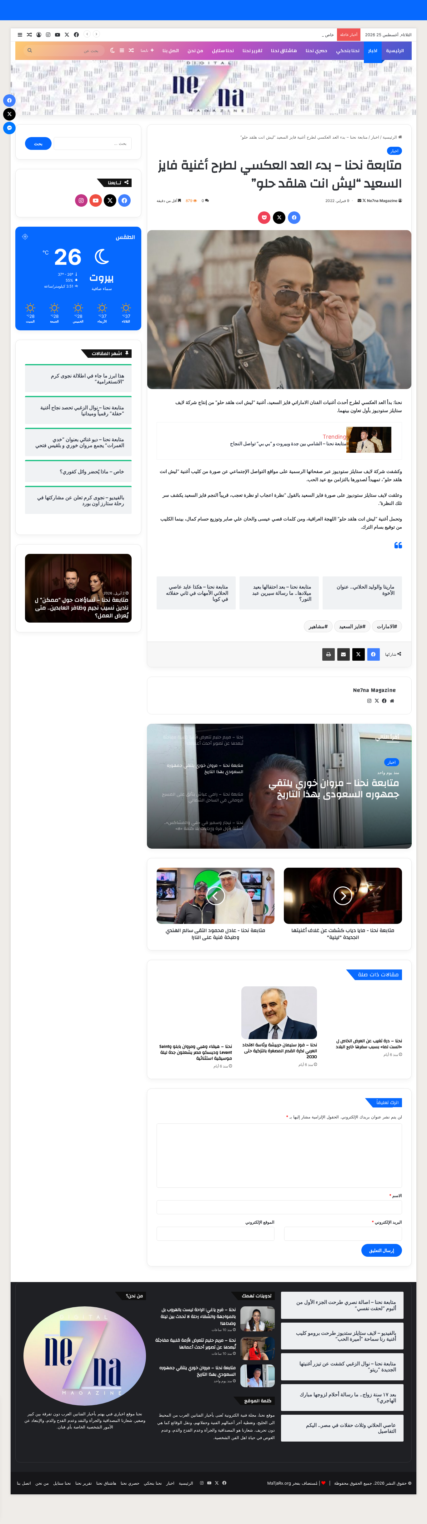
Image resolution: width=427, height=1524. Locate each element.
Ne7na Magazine (382, 200)
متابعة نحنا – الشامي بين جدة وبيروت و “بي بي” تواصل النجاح (288, 443)
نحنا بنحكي (347, 51)
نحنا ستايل (223, 51)
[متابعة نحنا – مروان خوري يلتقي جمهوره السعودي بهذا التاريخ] (257, 1375)
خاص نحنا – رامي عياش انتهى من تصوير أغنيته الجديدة (287, 34)
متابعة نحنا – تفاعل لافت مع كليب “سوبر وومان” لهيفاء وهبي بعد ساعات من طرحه (80, 608)
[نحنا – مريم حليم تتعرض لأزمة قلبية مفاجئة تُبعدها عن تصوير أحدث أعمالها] (257, 1348)
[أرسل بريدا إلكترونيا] (359, 200)
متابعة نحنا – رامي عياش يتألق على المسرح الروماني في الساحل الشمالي (331, 788)
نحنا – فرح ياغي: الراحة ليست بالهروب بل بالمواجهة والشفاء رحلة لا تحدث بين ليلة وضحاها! (198, 1316)
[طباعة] (328, 654)
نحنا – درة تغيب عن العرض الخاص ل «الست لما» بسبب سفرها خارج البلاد (369, 1044)
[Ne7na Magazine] (213, 87)
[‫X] (279, 217)
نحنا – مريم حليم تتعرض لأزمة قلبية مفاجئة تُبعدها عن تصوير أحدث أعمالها (195, 1343)
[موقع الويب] (392, 701)
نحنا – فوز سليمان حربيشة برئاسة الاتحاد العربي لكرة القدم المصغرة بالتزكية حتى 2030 (279, 1051)
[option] (279, 786)
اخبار (372, 51)
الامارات (385, 626)
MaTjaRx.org (279, 1483)
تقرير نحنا (252, 51)
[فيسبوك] (294, 217)
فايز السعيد (350, 626)
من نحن (195, 51)
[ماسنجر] (9, 128)
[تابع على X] (363, 200)
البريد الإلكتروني (387, 1222)
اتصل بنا (171, 51)
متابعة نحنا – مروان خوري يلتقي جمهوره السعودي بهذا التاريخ (197, 1371)
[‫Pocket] (264, 217)
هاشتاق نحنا (284, 51)
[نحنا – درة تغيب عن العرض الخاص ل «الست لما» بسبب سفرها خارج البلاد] (364, 1010)
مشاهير (316, 626)
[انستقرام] (369, 701)
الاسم (395, 1195)
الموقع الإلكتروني (259, 1222)
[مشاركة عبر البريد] (343, 654)
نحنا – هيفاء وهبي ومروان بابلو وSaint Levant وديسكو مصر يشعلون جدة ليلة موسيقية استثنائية (195, 1053)
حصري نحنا (316, 51)
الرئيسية (395, 51)
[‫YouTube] (95, 200)
